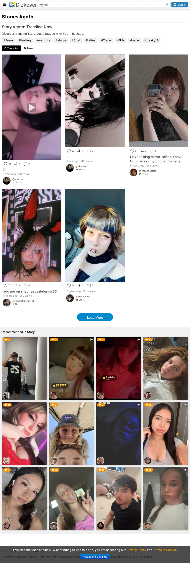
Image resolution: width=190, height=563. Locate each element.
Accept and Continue (95, 556)
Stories (10, 16)
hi (4, 170)
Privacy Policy (136, 550)
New (29, 48)
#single (61, 40)
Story (18, 182)
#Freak (8, 40)
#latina (91, 40)
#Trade (106, 40)
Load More (95, 317)
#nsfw (134, 40)
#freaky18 (152, 40)
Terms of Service (165, 550)
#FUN (121, 40)
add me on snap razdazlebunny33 (30, 291)
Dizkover (26, 5)
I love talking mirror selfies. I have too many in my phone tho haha (156, 159)
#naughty (43, 40)
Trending (12, 48)
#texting (25, 40)
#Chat (76, 40)
